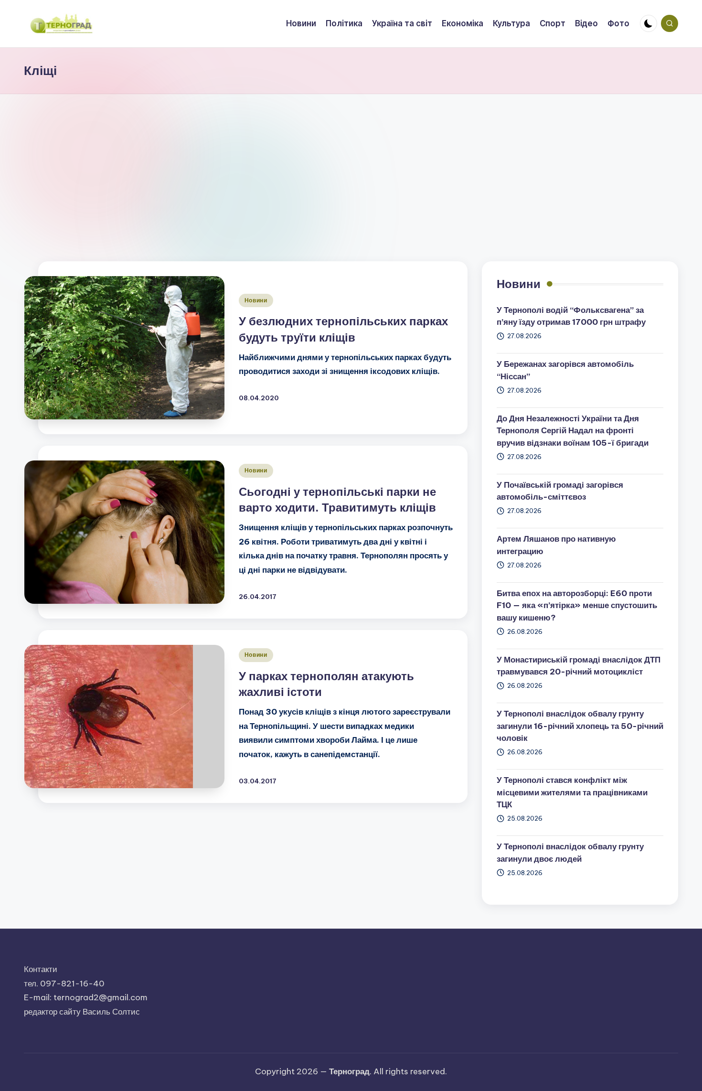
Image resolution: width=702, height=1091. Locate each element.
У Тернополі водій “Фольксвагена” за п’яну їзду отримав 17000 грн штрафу (571, 316)
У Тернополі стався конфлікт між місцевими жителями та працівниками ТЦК (572, 792)
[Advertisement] (351, 166)
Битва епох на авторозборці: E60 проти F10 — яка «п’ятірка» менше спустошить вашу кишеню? (577, 605)
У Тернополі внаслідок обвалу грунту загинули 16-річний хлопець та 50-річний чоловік (580, 725)
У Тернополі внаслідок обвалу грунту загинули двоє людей (570, 852)
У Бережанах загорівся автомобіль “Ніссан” (565, 370)
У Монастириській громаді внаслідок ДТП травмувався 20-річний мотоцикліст (578, 665)
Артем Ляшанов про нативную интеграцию (556, 545)
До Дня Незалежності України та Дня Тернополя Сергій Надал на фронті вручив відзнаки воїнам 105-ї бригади (573, 430)
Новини (256, 300)
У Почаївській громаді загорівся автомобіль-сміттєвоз (560, 491)
